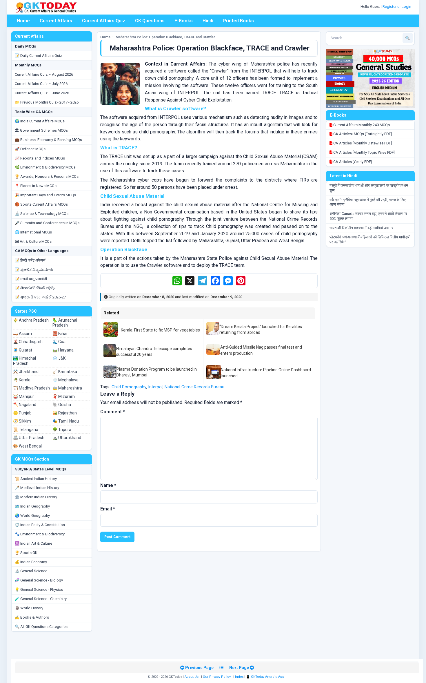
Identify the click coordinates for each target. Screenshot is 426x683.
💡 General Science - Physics (39, 589)
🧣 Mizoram (63, 396)
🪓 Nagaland (24, 404)
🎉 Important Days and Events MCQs (45, 195)
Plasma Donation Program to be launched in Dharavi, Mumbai (156, 372)
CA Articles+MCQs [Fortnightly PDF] (362, 134)
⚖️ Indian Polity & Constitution (40, 525)
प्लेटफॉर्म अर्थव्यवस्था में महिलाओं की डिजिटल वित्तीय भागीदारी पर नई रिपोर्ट (369, 239)
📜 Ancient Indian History (36, 479)
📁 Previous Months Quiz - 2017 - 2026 (47, 102)
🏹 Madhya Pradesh (31, 388)
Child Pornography (129, 386)
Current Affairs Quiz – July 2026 (41, 83)
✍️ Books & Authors (32, 617)
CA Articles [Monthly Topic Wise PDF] (363, 152)
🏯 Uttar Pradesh (28, 437)
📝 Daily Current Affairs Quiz (38, 55)
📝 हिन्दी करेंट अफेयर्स (30, 260)
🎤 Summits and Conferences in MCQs (47, 223)
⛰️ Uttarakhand (66, 437)
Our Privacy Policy (217, 677)
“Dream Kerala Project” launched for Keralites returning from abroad (260, 329)
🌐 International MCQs (33, 232)
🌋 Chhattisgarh (28, 341)
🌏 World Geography (32, 515)
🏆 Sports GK (26, 552)
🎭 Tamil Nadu (65, 421)
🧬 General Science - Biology (39, 580)
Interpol (155, 386)
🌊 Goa (58, 341)
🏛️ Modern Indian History (36, 497)
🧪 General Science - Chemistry (41, 599)
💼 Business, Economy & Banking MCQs (48, 139)
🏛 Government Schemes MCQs (41, 130)
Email (107, 509)
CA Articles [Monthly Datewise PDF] (362, 143)
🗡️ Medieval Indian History (37, 487)
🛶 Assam (22, 333)
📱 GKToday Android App (265, 677)
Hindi (208, 20)
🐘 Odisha (61, 404)
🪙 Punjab (22, 413)
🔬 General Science (31, 571)
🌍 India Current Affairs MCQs (40, 121)
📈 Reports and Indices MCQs (40, 158)
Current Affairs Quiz (103, 20)
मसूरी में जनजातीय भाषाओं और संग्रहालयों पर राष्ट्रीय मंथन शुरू (368, 188)
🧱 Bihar (60, 333)
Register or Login (397, 6)
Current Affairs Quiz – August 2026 (44, 74)
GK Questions (150, 20)
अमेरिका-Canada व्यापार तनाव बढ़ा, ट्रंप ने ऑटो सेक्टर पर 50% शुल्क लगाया (368, 216)
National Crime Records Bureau (194, 386)
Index (239, 677)
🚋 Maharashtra (67, 388)
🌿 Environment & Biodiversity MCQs (45, 167)
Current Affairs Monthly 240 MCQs (361, 125)
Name (108, 485)
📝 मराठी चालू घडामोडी (31, 279)
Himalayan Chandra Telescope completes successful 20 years (154, 351)
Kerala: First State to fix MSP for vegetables (160, 330)
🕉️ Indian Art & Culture (33, 543)
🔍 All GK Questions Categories (41, 626)
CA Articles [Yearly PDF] (352, 162)
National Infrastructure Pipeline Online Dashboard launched (266, 372)
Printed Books (238, 20)
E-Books (183, 20)
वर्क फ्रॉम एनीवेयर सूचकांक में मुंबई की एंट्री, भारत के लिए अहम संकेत (367, 202)
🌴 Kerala (21, 380)
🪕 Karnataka (64, 371)
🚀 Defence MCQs (30, 149)
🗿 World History (29, 608)
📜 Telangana (25, 429)
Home (23, 20)
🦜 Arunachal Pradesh (64, 323)
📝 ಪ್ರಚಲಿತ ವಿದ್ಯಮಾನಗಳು (34, 269)
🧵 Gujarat (22, 350)
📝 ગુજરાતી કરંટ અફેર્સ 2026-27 (40, 297)
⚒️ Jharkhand (26, 371)
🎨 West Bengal (27, 446)
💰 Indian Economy (31, 562)
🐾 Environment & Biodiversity (40, 534)
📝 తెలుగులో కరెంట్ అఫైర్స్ (35, 288)
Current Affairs (56, 20)
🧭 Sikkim (22, 421)
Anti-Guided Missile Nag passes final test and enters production (261, 350)
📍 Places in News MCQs (36, 186)
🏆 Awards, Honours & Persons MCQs (47, 176)
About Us (192, 677)
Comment (112, 411)
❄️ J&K (58, 358)
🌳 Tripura (61, 429)
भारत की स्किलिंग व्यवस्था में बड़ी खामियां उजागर (361, 228)
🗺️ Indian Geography (32, 506)
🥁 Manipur (23, 396)
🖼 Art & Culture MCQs (33, 241)
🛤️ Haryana (63, 350)
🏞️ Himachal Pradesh (24, 361)
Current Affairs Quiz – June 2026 (42, 93)
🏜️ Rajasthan (64, 413)
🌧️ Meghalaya (65, 380)
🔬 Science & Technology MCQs (41, 213)
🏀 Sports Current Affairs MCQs (41, 204)
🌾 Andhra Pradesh (31, 320)
